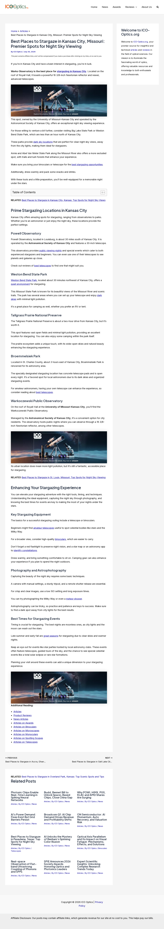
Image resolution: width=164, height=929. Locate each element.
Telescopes (16, 851)
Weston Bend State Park (24, 280)
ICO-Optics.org (140, 41)
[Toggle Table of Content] (101, 192)
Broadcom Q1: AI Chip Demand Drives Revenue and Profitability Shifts (59, 817)
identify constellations (25, 550)
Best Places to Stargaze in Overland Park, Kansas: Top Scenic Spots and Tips (63, 776)
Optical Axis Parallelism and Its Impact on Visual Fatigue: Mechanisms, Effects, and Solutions (92, 840)
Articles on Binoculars (24, 726)
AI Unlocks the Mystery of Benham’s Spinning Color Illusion (58, 839)
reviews (146, 50)
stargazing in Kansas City (71, 71)
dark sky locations (43, 142)
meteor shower (74, 598)
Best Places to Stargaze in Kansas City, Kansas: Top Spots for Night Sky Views (63, 200)
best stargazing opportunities (87, 164)
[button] (135, 7)
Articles (17, 711)
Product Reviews (22, 715)
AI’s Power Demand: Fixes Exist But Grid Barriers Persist (23, 817)
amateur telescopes (43, 528)
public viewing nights (50, 250)
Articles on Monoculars (25, 734)
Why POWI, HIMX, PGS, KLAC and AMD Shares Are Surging (91, 795)
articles (134, 50)
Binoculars (102, 848)
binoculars (60, 539)
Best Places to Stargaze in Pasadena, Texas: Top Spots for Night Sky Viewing (25, 840)
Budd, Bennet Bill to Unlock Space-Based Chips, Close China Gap (58, 795)
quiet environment (20, 284)
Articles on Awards (23, 723)
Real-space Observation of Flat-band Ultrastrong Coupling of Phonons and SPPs (24, 866)
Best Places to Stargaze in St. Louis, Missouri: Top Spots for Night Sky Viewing (64, 477)
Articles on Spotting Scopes (28, 738)
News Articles (20, 719)
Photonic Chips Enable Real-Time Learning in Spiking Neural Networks (24, 796)
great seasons (50, 636)
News (34, 804)
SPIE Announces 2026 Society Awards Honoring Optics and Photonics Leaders (57, 865)
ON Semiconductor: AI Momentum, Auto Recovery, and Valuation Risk (92, 818)
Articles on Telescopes (25, 742)
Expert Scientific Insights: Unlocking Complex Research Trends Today (88, 865)
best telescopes (42, 265)
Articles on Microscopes (26, 730)
